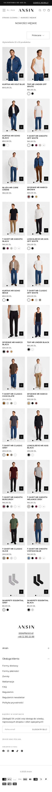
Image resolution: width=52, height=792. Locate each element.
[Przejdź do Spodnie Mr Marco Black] (13, 322)
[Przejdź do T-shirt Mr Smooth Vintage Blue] (38, 528)
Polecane (36, 35)
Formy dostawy (10, 665)
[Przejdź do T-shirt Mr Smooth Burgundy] (13, 477)
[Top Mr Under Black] (32, 93)
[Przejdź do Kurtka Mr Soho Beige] (13, 270)
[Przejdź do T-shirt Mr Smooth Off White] (38, 115)
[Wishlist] (44, 10)
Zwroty (5, 676)
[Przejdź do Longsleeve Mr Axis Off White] (38, 219)
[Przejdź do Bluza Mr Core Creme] (13, 167)
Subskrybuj (39, 729)
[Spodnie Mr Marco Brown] (29, 197)
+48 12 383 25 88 (26, 636)
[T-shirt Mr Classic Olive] (40, 300)
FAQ (4, 687)
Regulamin (7, 692)
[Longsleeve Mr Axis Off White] (29, 248)
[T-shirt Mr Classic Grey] (36, 300)
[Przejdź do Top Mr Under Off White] (38, 64)
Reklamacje (8, 681)
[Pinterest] (22, 751)
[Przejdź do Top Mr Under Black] (38, 322)
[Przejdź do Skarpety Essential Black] (38, 580)
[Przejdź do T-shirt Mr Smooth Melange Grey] (38, 477)
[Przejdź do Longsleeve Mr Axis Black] (38, 425)
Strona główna (10, 18)
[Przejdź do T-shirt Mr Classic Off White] (38, 270)
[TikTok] (17, 751)
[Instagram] (8, 751)
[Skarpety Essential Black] (7, 610)
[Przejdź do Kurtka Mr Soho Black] (13, 115)
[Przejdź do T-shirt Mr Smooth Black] (13, 219)
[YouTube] (13, 751)
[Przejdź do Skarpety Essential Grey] (13, 580)
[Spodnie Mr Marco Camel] (36, 197)
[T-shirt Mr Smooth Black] (32, 145)
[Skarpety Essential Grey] (4, 610)
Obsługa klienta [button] (10, 658)
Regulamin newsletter (13, 697)
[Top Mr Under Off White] (29, 93)
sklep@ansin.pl (26, 633)
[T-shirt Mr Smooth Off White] (29, 145)
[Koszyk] (48, 10)
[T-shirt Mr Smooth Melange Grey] (40, 145)
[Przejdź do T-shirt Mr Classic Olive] (13, 528)
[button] (4, 10)
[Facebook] (3, 751)
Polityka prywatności (12, 702)
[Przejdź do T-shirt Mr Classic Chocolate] (13, 374)
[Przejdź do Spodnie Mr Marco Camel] (38, 374)
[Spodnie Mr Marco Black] (32, 197)
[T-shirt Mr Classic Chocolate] (32, 300)
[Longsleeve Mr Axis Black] (32, 248)
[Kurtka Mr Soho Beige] (7, 145)
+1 (43, 145)
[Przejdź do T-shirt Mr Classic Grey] (13, 425)
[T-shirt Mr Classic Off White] (29, 300)
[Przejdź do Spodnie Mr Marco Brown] (38, 167)
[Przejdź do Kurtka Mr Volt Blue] (13, 64)
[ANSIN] (26, 627)
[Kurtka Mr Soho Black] (4, 145)
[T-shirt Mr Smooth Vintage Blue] (29, 558)
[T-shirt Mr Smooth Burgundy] (36, 145)
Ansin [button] (5, 648)
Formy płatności (10, 671)
